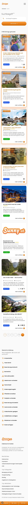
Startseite (4, 8)
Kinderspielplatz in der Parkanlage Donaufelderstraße (10, 486)
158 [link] (19, 335)
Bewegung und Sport (7, 472)
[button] (2, 502)
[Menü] (24, 4)
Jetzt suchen (14, 23)
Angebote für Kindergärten (9, 480)
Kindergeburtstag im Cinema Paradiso (11, 494)
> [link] (22, 335)
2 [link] (8, 335)
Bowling (4, 477)
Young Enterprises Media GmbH (16, 497)
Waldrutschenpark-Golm (8, 491)
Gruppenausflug (6, 475)
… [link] (15, 335)
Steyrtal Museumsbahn (8, 488)
